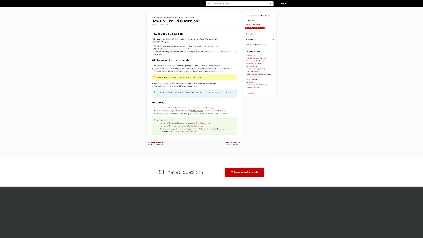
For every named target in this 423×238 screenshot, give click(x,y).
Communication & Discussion (173, 17)
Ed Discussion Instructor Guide (170, 60)
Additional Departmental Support (256, 85)
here (214, 83)
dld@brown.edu (197, 111)
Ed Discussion (189, 17)
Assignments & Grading (253, 63)
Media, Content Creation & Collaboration (259, 74)
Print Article (251, 93)
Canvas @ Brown (157, 17)
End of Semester (251, 66)
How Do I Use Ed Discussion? (176, 21)
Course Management (252, 71)
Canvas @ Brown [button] (144, 1)
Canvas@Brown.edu (195, 126)
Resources (158, 102)
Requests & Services (253, 87)
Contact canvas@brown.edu (246, 172)
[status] (194, 77)
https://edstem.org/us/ (160, 41)
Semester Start (251, 55)
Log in (283, 3)
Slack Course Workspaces (255, 45)
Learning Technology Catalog (255, 69)
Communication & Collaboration (256, 61)
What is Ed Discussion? (253, 25)
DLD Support (250, 82)
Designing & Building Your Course (256, 58)
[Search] (271, 4)
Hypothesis (251, 39)
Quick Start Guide (192, 92)
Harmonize (250, 34)
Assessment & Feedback (254, 77)
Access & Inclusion (252, 79)
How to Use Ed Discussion (167, 34)
